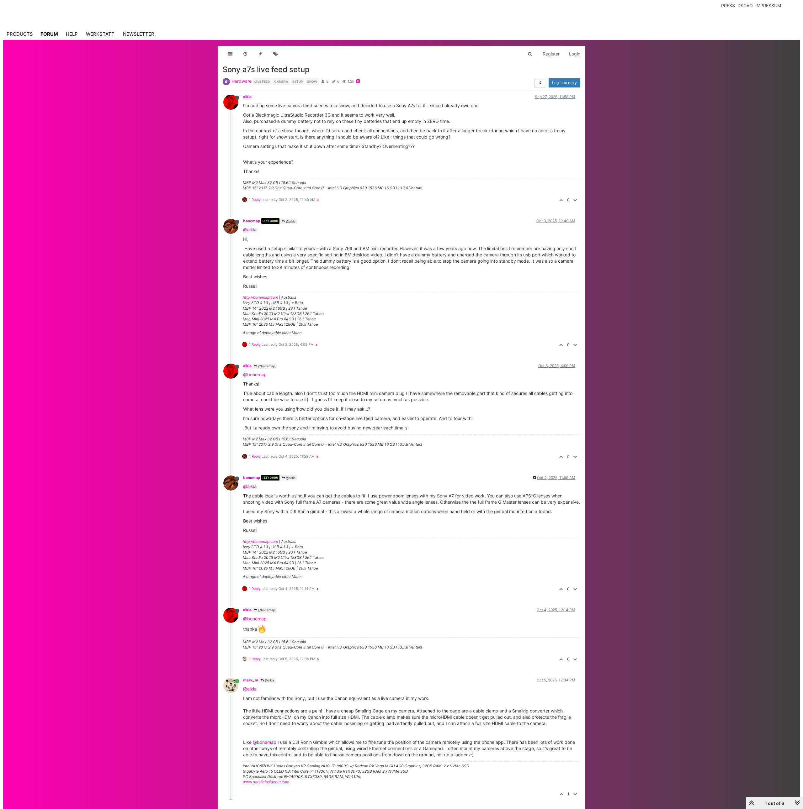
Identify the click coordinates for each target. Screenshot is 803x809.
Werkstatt (100, 34)
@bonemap (266, 366)
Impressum (768, 5)
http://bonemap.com (260, 297)
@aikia (290, 221)
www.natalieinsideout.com (266, 782)
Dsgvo (745, 5)
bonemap (251, 220)
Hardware (241, 81)
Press (728, 5)
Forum (49, 34)
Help (72, 34)
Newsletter (138, 34)
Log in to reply (564, 82)
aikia (247, 96)
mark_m (250, 680)
